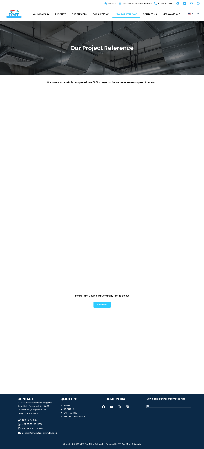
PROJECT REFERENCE (126, 14)
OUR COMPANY (41, 14)
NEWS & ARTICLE (171, 14)
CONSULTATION (101, 14)
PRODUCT (60, 14)
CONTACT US (150, 14)
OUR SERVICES (79, 14)
